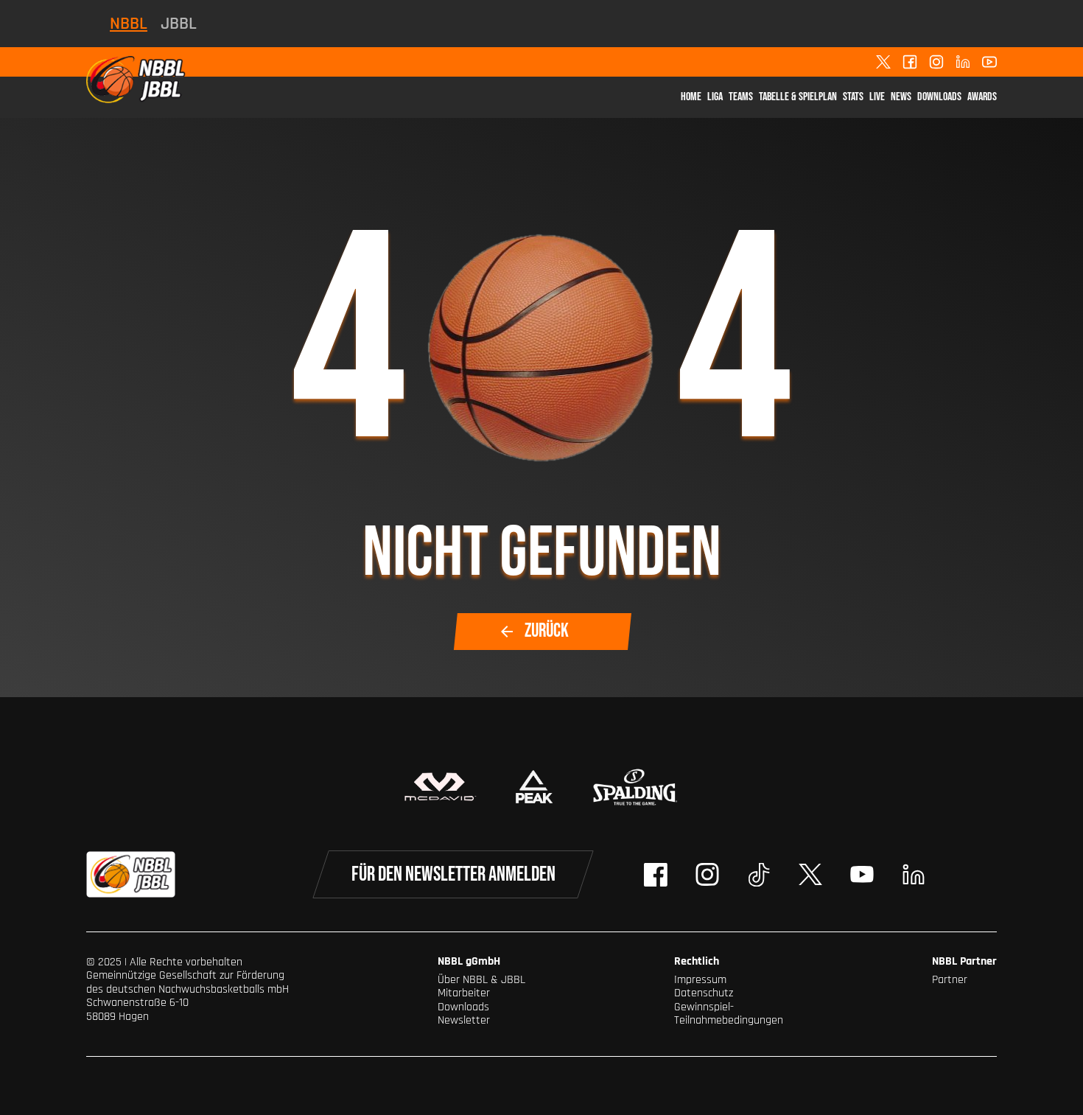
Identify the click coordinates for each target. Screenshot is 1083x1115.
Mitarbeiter (464, 993)
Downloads (939, 97)
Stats (853, 97)
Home (691, 97)
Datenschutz (703, 993)
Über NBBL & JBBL (481, 980)
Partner (949, 980)
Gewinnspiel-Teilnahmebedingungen (728, 1013)
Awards (982, 97)
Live (877, 97)
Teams (741, 97)
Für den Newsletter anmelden (453, 874)
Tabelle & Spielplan (798, 97)
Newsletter (464, 1020)
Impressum (700, 980)
